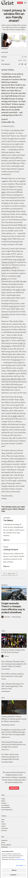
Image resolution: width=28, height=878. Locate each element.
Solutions (3, 803)
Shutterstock (4, 48)
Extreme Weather (5, 807)
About (3, 819)
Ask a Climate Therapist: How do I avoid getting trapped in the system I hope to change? (13, 664)
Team (2, 821)
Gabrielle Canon (5, 737)
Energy (3, 798)
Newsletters (4, 840)
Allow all (14, 870)
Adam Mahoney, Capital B (8, 725)
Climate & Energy (16, 617)
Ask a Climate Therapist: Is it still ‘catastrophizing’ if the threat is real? (12, 686)
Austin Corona (5, 749)
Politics (3, 801)
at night (14, 416)
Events (3, 842)
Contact (3, 824)
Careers (3, 826)
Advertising (4, 847)
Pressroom (4, 830)
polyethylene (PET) (9, 268)
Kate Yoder (7, 617)
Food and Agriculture (6, 809)
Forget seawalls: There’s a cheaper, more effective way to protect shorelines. (13, 608)
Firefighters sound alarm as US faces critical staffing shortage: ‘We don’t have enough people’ (13, 732)
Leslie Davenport (5, 669)
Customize (13, 874)
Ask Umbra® (4, 52)
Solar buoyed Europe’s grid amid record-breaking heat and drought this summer (13, 744)
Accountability (5, 805)
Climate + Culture (22, 60)
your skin (5, 314)
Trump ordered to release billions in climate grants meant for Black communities (13, 719)
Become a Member (6, 844)
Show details (19, 865)
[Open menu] (25, 3)
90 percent (13, 306)
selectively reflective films (11, 379)
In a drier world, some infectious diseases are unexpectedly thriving (10, 756)
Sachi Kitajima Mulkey (7, 762)
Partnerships (4, 828)
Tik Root (6, 656)
